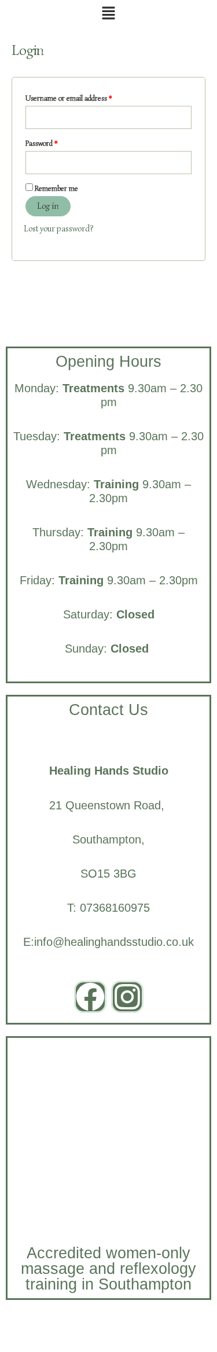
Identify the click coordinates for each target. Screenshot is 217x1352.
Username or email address (81, 97)
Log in (48, 206)
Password (54, 142)
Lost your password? (58, 228)
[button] (108, 14)
